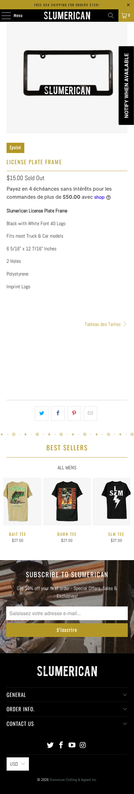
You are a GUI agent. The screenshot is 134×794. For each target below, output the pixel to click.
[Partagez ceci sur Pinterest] (74, 413)
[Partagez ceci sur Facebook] (58, 413)
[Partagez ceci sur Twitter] (41, 413)
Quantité (13, 332)
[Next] (128, 513)
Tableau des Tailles (103, 324)
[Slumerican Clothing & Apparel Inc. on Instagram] (83, 745)
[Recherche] (111, 15)
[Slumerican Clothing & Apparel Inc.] (67, 15)
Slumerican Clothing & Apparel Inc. (73, 779)
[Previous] (6, 513)
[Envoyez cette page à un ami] (90, 413)
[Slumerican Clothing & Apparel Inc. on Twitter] (50, 745)
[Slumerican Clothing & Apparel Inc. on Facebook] (61, 745)
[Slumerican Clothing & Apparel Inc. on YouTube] (72, 745)
